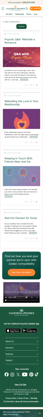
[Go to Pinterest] (31, 374)
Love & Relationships (14, 96)
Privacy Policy (11, 398)
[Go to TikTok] (37, 374)
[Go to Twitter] (18, 374)
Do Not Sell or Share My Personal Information (21, 401)
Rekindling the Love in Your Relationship (21, 103)
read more (24, 80)
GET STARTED (35, 8)
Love (35, 14)
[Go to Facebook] (6, 374)
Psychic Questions (13, 34)
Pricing (28, 14)
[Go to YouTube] (25, 374)
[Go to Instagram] (12, 374)
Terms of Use (23, 398)
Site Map (34, 398)
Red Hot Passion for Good (21, 218)
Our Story (9, 14)
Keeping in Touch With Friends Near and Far (18, 160)
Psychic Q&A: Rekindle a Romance (20, 41)
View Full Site (20, 384)
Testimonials (19, 14)
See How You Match (21, 272)
